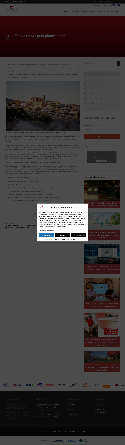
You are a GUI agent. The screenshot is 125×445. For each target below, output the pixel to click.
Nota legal (76, 239)
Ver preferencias (78, 235)
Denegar (62, 235)
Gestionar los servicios (47, 230)
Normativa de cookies (52, 239)
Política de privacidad (66, 239)
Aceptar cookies (46, 235)
